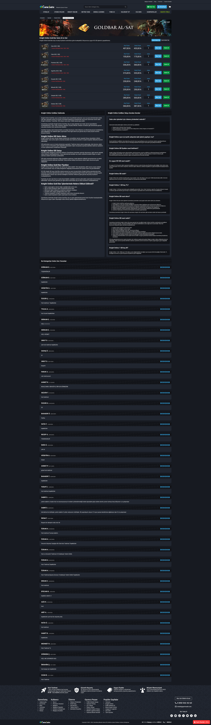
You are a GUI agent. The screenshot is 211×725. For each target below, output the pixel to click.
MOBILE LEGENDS (98, 12)
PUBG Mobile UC (110, 705)
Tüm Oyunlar (109, 712)
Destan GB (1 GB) (58, 105)
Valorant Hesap (91, 704)
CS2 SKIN (138, 12)
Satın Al (166, 48)
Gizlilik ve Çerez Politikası (113, 722)
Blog (155, 1)
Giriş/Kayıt (163, 7)
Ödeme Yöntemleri (75, 702)
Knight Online (57, 18)
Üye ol (54, 702)
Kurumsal (42, 704)
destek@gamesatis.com (184, 706)
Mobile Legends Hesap (93, 710)
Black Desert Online (111, 707)
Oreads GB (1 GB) (58, 96)
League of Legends (111, 709)
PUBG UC (112, 12)
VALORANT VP (125, 12)
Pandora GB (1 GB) (60, 63)
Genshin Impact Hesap (93, 709)
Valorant (107, 702)
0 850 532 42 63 (184, 703)
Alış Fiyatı (127, 45)
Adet (148, 45)
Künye (41, 710)
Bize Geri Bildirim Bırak (183, 698)
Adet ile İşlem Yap (156, 40)
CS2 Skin (108, 710)
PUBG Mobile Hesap (92, 702)
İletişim (42, 709)
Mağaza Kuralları (58, 710)
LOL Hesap (90, 705)
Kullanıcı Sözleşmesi (59, 709)
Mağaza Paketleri (148, 1)
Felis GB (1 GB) (60, 55)
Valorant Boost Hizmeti (93, 712)
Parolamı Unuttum (58, 704)
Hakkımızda (43, 702)
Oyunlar (49, 18)
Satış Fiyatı (137, 45)
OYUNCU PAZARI (59, 12)
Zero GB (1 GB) (60, 47)
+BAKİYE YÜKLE (165, 12)
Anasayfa (42, 18)
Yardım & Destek (167, 1)
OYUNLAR (46, 12)
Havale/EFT (73, 705)
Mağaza (55, 705)
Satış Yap (152, 7)
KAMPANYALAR (152, 12)
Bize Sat (158, 48)
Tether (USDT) (74, 707)
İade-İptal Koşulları (75, 709)
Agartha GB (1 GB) (60, 72)
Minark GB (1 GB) (58, 88)
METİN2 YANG (85, 12)
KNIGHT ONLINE (72, 12)
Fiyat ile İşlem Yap (165, 40)
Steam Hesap (90, 707)
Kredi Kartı (73, 704)
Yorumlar (160, 1)
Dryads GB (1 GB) (58, 80)
